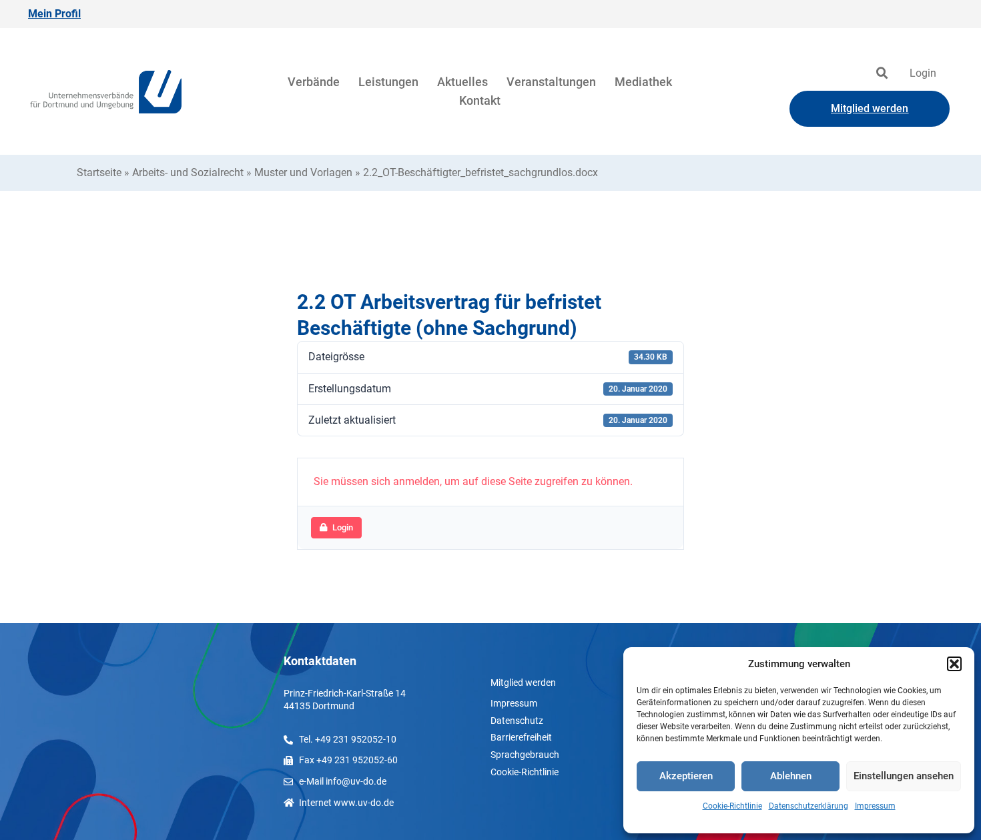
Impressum (875, 806)
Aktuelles (462, 82)
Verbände (314, 82)
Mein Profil (54, 13)
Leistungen (388, 82)
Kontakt (480, 100)
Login (923, 73)
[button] (954, 664)
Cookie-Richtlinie (732, 806)
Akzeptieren (686, 776)
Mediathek (643, 82)
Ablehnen (790, 776)
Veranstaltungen (551, 82)
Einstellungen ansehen (904, 776)
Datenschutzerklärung (808, 806)
